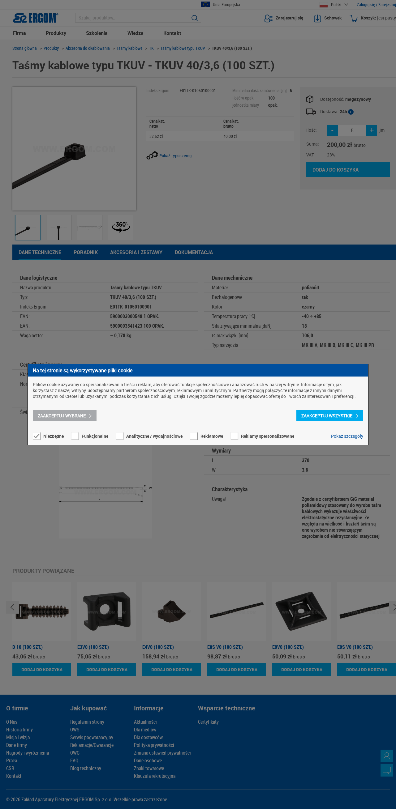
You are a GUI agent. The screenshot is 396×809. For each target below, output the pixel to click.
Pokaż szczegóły (347, 436)
